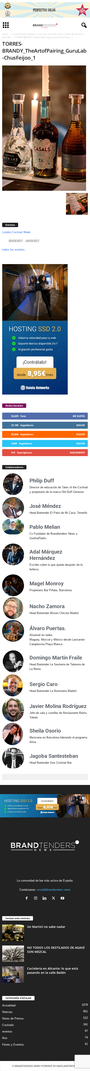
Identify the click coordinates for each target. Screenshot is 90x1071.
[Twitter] (54, 898)
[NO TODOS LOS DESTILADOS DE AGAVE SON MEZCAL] (13, 953)
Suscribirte (77, 452)
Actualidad (9, 1005)
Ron (4, 1038)
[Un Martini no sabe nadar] (13, 933)
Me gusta (79, 416)
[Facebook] (27, 898)
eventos (7, 1031)
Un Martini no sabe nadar (46, 927)
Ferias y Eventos (13, 1044)
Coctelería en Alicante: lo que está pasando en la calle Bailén (52, 970)
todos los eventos (13, 249)
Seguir (80, 425)
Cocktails (8, 1025)
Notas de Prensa (12, 1018)
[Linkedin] (45, 898)
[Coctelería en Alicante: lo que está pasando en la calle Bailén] (13, 974)
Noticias (7, 1012)
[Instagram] (36, 898)
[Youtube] (63, 898)
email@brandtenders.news (54, 889)
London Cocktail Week (16, 232)
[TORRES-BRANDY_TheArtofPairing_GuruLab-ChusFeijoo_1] (45, 128)
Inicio (5, 33)
